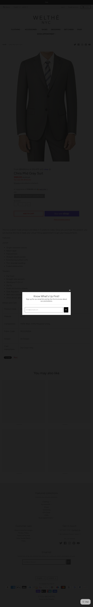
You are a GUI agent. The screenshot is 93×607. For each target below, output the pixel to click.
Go (66, 310)
